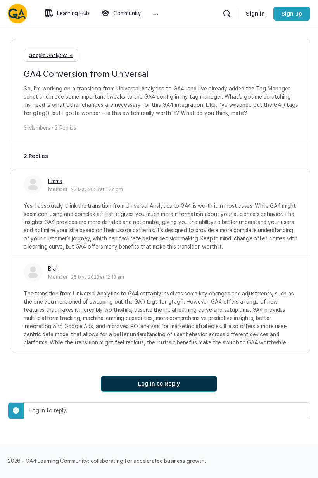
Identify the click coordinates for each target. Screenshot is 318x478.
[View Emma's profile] (33, 184)
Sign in (255, 13)
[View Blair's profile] (33, 272)
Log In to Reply (159, 383)
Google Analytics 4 (51, 55)
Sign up (292, 13)
